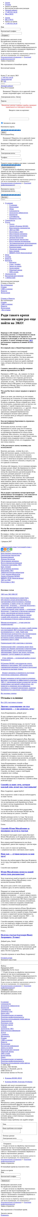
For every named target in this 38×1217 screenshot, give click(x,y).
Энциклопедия (6, 79)
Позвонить (5, 1215)
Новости (4, 291)
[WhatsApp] (11, 549)
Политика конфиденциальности (12, 1017)
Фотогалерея (5, 293)
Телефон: (4, 157)
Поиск (3, 1057)
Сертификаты (6, 1009)
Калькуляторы (6, 1055)
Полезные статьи (7, 1023)
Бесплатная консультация (10, 1050)
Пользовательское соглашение (12, 1015)
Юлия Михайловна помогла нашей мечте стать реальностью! (17, 873)
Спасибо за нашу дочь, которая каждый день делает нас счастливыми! (19, 785)
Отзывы (8, 4)
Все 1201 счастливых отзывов (11, 702)
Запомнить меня (9, 123)
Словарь (4, 1027)
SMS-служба (5, 1053)
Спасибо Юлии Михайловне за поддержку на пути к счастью (15, 829)
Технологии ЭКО (7, 1029)
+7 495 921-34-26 (11, 12)
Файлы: (3, 966)
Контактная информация (10, 1046)
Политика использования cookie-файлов (15, 1019)
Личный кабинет (7, 86)
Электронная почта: (8, 153)
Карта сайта (5, 1013)
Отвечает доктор (7, 1025)
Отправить (5, 35)
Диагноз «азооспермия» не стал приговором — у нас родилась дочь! (17, 707)
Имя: (2, 149)
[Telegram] (8, 549)
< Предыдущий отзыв (9, 547)
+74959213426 (10, 278)
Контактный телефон (8, 31)
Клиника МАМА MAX (13, 1078)
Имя (2, 27)
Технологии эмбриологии (10, 1006)
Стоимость (5, 1034)
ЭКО (31, 340)
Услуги (3, 1032)
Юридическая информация (10, 1030)
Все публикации (7, 285)
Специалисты (6, 1004)
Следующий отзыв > (24, 547)
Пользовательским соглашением (11, 57)
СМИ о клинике (7, 289)
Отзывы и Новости (8, 298)
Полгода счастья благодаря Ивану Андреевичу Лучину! (17, 936)
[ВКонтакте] (2, 549)
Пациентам (5, 1008)
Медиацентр (5, 1036)
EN (5, 81)
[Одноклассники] (5, 549)
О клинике (5, 1002)
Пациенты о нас (6, 1011)
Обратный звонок (7, 1051)
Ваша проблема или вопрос (12, 1128)
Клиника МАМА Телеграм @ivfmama (18, 1082)
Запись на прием (7, 1048)
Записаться (5, 1181)
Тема (4, 1124)
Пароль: (4, 101)
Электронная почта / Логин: (11, 97)
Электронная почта (9, 1138)
